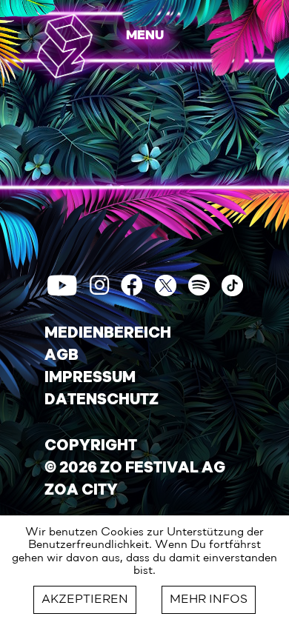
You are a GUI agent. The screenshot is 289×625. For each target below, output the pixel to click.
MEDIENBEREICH (107, 334)
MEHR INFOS (209, 600)
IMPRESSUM (90, 378)
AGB (61, 356)
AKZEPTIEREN (84, 600)
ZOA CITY (81, 491)
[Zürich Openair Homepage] (65, 45)
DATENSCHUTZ (101, 400)
